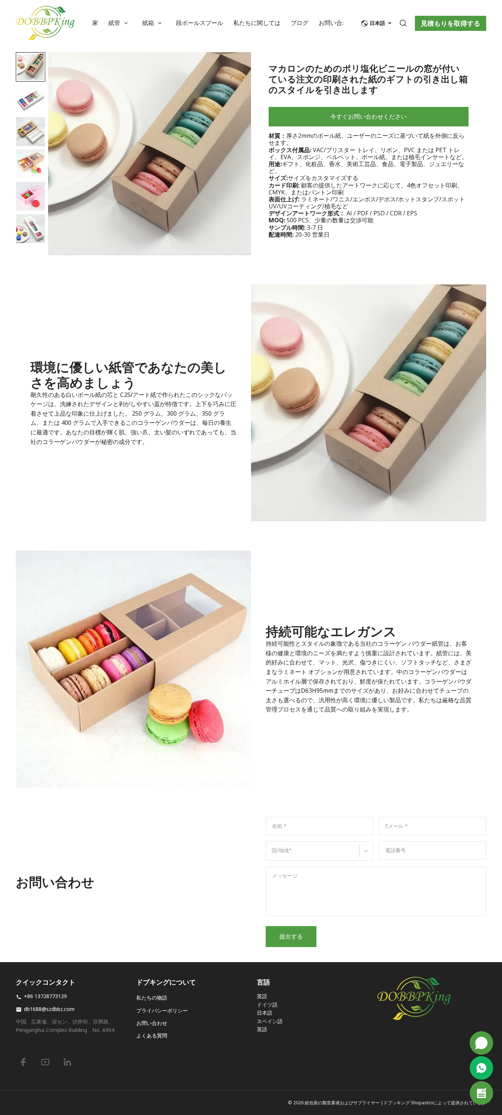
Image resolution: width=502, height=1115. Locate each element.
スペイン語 (270, 1021)
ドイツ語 (267, 1004)
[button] (30, 67)
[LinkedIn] (67, 1062)
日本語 (264, 1012)
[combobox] (272, 854)
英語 (262, 996)
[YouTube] (45, 1062)
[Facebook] (23, 1062)
